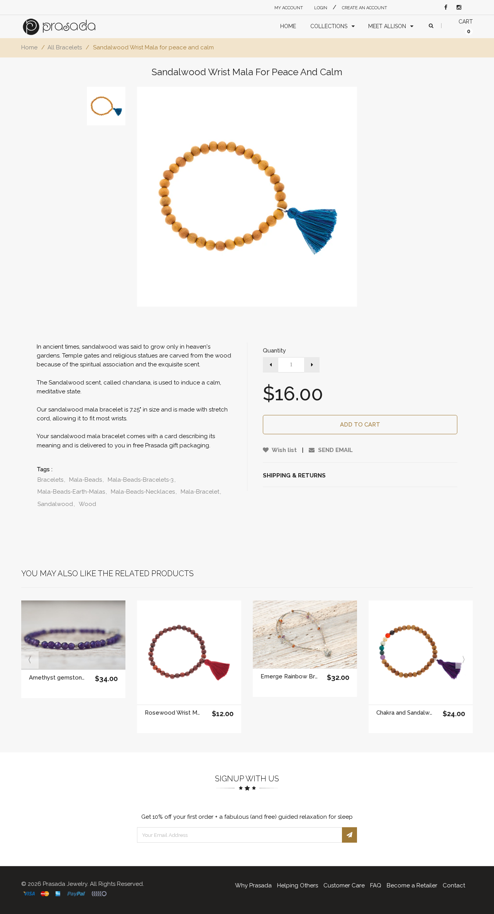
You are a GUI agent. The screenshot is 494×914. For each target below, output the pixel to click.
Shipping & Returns (294, 475)
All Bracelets (64, 47)
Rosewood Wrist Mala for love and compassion (173, 712)
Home (29, 47)
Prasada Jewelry (65, 883)
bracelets (51, 479)
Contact (454, 885)
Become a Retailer (412, 885)
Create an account (364, 7)
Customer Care (344, 885)
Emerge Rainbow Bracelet (289, 676)
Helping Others (297, 885)
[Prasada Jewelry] (66, 27)
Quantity (274, 350)
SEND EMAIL (334, 450)
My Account (288, 7)
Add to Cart (360, 424)
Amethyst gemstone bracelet (57, 677)
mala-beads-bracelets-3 (142, 479)
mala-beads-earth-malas (72, 491)
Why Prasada (253, 885)
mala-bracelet (201, 491)
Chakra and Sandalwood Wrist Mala (405, 712)
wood (87, 504)
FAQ (375, 885)
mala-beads (86, 479)
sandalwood (56, 504)
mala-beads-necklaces (144, 491)
